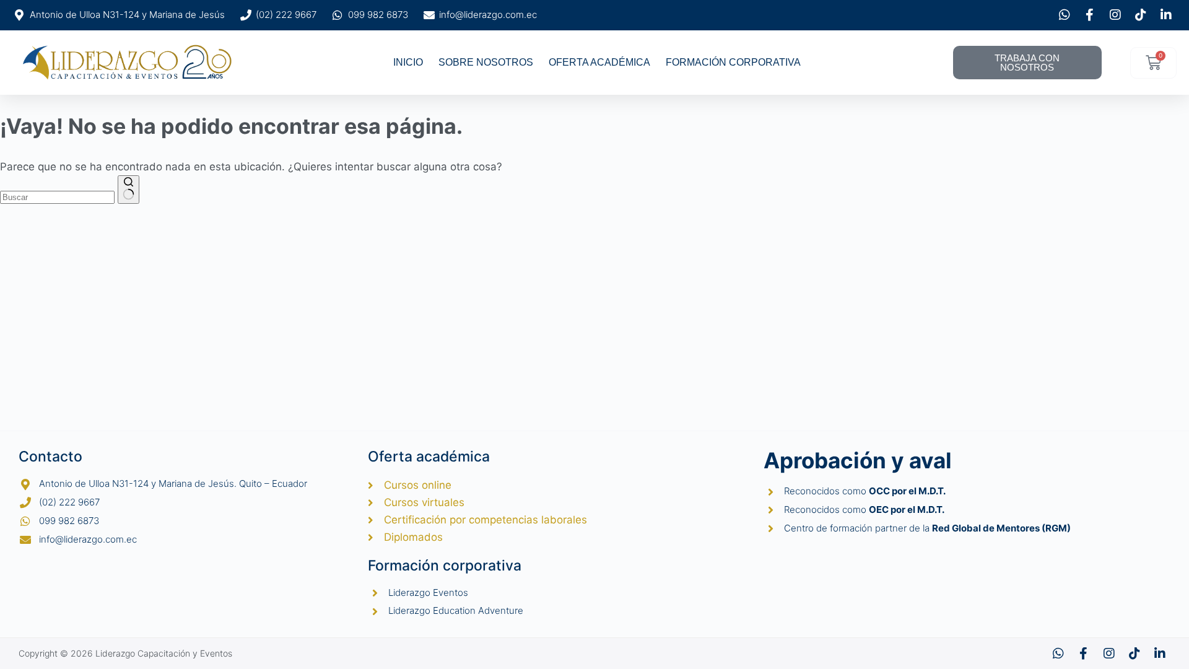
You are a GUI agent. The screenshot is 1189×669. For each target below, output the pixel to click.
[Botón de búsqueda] (128, 189)
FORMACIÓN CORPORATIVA (733, 62)
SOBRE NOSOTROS (485, 62)
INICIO (408, 62)
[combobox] (57, 197)
